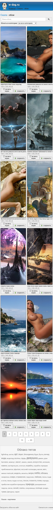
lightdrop (4, 454)
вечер (46, 454)
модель (17, 473)
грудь (23, 458)
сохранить (21, 91)
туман (4, 492)
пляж (39, 481)
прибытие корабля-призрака (13, 484)
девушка (32, 458)
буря (36, 454)
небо (37, 473)
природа (30, 484)
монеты (24, 473)
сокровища (30, 488)
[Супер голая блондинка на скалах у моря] (39, 323)
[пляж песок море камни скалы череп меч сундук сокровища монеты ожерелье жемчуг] (39, 256)
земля (29, 462)
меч (44, 469)
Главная (12, 8)
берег (20, 454)
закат (18, 462)
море (31, 473)
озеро (12, 477)
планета (32, 481)
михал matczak (7, 473)
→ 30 (29, 440)
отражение (21, 477)
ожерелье (5, 477)
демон (40, 458)
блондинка (29, 454)
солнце (38, 488)
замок (24, 462)
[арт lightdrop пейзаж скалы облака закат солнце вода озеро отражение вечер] (13, 391)
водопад (10, 458)
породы (45, 481)
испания (46, 462)
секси (10, 488)
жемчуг (12, 462)
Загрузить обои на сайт (9, 507)
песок (25, 481)
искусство (37, 462)
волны (17, 458)
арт (16, 454)
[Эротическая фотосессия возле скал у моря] (13, 189)
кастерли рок (13, 466)
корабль (29, 466)
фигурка (10, 492)
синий (15, 488)
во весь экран (8, 90)
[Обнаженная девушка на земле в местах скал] (39, 54)
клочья (22, 466)
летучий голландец (28, 469)
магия (39, 469)
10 (22, 440)
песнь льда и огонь (15, 481)
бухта (41, 454)
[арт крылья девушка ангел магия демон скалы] (13, 122)
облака (44, 473)
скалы (22, 488)
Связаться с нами (46, 507)
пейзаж (38, 477)
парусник (30, 477)
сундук (45, 488)
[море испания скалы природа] (13, 323)
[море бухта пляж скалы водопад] (13, 54)
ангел (11, 454)
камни (4, 466)
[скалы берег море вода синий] (39, 391)
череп (17, 492)
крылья (17, 469)
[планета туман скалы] (13, 256)
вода (3, 458)
